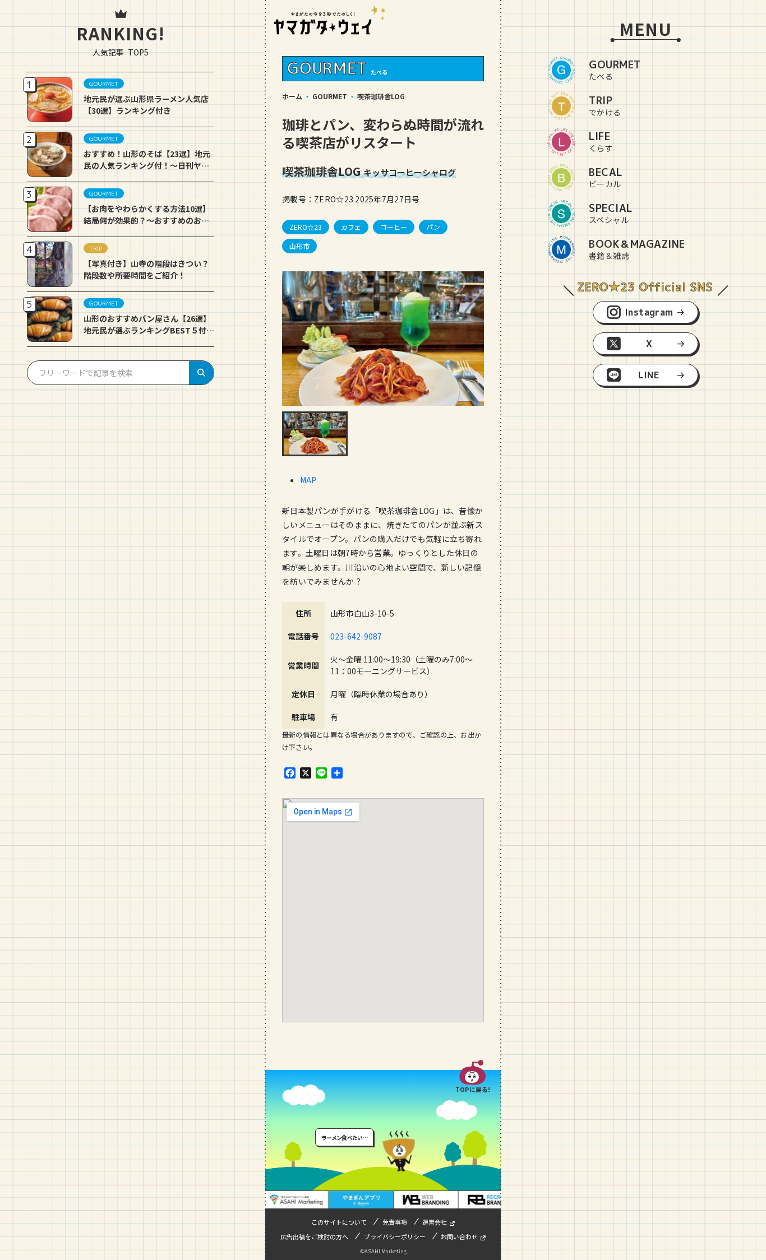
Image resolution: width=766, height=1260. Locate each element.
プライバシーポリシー (395, 1236)
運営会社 (434, 1221)
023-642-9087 (356, 636)
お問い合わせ (459, 1236)
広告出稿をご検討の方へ (314, 1236)
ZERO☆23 (305, 226)
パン (433, 226)
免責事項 (394, 1221)
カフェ (351, 226)
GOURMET (329, 96)
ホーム (292, 96)
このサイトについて (339, 1221)
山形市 (299, 246)
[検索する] (201, 373)
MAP (308, 479)
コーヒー (393, 226)
